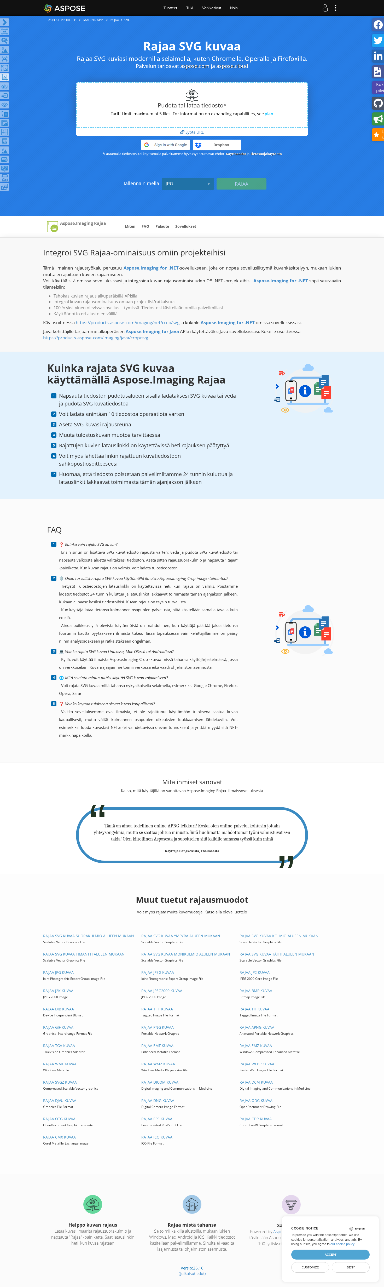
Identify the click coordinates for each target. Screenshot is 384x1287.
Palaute (162, 226)
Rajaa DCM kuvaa (256, 1082)
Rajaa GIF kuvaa (58, 1027)
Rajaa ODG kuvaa (256, 1100)
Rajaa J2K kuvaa (58, 990)
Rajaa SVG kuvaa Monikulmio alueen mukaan (185, 954)
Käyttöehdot (236, 153)
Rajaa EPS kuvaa (156, 1118)
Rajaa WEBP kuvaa (257, 1063)
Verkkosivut (211, 8)
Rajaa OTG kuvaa (59, 1118)
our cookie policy (342, 1244)
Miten (130, 226)
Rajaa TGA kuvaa (59, 1045)
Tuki (189, 8)
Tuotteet (170, 8)
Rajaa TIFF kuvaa (157, 1008)
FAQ (145, 226)
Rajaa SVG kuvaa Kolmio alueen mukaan (279, 935)
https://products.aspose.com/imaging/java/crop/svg (95, 338)
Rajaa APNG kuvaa (257, 1027)
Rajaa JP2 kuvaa (255, 972)
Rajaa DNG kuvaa (157, 1100)
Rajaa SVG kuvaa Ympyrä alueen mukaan (180, 935)
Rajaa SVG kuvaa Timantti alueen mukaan (84, 954)
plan (269, 114)
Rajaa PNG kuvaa (157, 1027)
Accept (330, 1254)
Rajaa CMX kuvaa (59, 1137)
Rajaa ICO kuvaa (156, 1137)
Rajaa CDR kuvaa (256, 1118)
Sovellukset (185, 226)
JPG (169, 183)
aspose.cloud (232, 66)
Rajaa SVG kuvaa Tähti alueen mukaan (277, 954)
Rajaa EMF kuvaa (157, 1045)
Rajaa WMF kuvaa (60, 1063)
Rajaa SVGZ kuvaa (60, 1082)
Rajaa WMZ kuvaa (158, 1063)
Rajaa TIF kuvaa (254, 1008)
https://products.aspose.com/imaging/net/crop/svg (127, 322)
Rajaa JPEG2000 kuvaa (161, 990)
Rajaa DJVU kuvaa (59, 1100)
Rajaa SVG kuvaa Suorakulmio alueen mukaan (88, 935)
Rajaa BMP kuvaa (256, 990)
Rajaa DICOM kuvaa (159, 1082)
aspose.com (195, 66)
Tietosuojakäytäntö (266, 153)
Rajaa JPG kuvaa (58, 972)
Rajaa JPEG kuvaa (157, 972)
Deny (351, 1267)
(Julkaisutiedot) (192, 1273)
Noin (234, 8)
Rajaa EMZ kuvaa (256, 1045)
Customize (310, 1267)
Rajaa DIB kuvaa (58, 1008)
